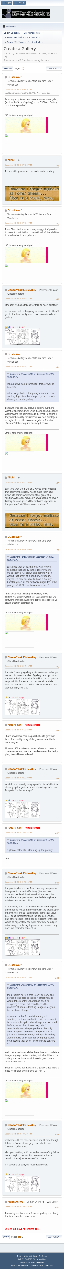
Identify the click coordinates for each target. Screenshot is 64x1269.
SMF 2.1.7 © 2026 (25, 1259)
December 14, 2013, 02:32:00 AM (18, 777)
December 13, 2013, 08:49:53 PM (18, 549)
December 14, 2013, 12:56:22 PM (18, 832)
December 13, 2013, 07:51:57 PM (18, 298)
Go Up (6, 1237)
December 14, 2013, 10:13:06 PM (18, 1134)
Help (19, 1256)
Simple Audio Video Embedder (32, 1262)
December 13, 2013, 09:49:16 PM (18, 666)
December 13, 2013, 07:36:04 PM (18, 89)
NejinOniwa (15, 1201)
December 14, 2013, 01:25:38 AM (18, 729)
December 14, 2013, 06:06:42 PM (18, 977)
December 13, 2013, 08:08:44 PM (18, 366)
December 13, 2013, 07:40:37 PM (18, 165)
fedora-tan (15, 725)
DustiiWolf (14, 77)
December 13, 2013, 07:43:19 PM (18, 223)
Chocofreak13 (17, 290)
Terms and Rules (30, 1256)
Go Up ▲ (43, 1256)
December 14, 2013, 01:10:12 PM (18, 882)
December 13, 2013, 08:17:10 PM (18, 482)
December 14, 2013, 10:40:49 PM (18, 1206)
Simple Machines (39, 1259)
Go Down (7, 68)
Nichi (11, 160)
